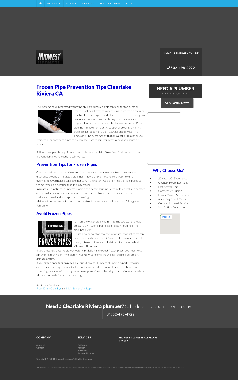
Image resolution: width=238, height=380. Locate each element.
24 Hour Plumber (110, 3)
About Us (40, 345)
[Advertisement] (119, 27)
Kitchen (71, 3)
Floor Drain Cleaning (48, 288)
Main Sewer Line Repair (80, 288)
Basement (88, 3)
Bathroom (54, 3)
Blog (129, 3)
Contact (40, 347)
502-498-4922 (177, 103)
